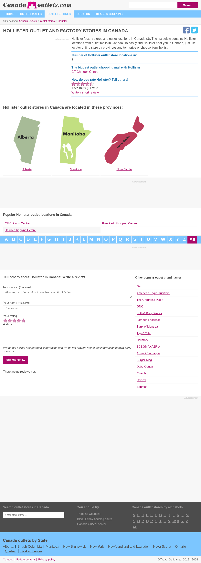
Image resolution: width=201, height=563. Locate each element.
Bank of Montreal (147, 326)
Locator (83, 14)
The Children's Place (150, 299)
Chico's (141, 380)
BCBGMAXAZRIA (148, 346)
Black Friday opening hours (94, 518)
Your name (16, 302)
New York (97, 546)
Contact (8, 559)
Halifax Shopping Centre (20, 230)
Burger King (144, 360)
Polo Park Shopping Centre (119, 223)
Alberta (8, 546)
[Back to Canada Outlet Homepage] (37, 8)
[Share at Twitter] (194, 30)
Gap (139, 286)
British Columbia (29, 546)
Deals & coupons (109, 14)
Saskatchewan (31, 551)
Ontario (180, 546)
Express (142, 386)
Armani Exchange (148, 353)
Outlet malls (31, 14)
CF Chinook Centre (85, 71)
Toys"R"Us (144, 333)
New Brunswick (74, 546)
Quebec (10, 551)
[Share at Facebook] (186, 30)
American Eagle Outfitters (153, 293)
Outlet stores (59, 14)
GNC (140, 306)
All (192, 239)
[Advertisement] (36, 69)
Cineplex (142, 373)
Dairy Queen (145, 366)
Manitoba (52, 546)
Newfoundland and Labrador (128, 546)
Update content (25, 559)
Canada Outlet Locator (91, 524)
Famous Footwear (148, 319)
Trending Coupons (88, 513)
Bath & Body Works (149, 313)
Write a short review (85, 92)
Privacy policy (46, 559)
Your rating (10, 316)
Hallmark (142, 340)
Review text (17, 287)
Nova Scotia (162, 546)
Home (10, 14)
